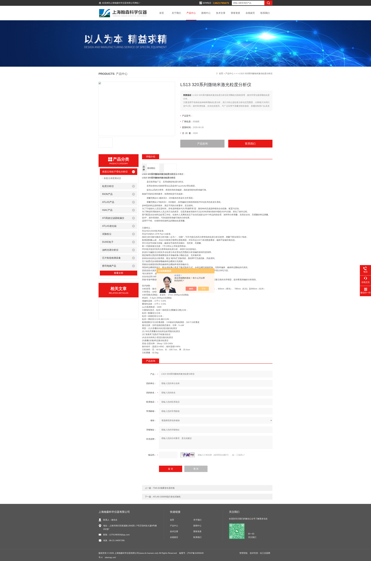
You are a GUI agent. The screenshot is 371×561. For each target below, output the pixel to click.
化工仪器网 (265, 553)
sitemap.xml (110, 557)
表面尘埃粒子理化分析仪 (115, 171)
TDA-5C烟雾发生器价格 (164, 488)
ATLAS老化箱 (109, 226)
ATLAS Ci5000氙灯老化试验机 (167, 496)
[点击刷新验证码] (187, 454)
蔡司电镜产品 (109, 266)
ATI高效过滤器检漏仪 (113, 218)
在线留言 (250, 13)
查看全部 (118, 273)
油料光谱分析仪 (110, 250)
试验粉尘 (106, 234)
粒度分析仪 (108, 186)
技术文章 (220, 13)
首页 (161, 13)
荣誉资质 (235, 13)
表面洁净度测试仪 (112, 178)
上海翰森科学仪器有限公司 (122, 3)
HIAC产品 (107, 210)
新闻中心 (206, 13)
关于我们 (176, 13)
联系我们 (265, 13)
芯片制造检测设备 (111, 258)
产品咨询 (202, 143)
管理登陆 (243, 553)
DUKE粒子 (107, 242)
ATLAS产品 (108, 202)
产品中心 (191, 13)
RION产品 (107, 194)
